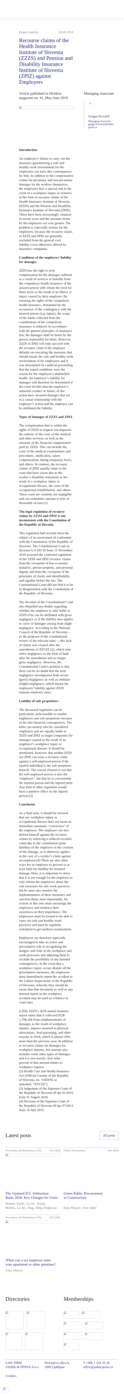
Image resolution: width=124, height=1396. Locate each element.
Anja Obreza (14, 1270)
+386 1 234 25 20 (98, 1363)
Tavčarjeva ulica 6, (57, 1363)
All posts (109, 1135)
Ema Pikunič (72, 1208)
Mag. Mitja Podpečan (42, 1208)
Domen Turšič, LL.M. (20, 1203)
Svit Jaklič (90, 1208)
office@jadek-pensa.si (98, 1367)
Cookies (10, 1376)
